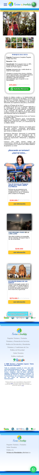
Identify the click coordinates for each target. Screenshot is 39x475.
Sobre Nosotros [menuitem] (12, 447)
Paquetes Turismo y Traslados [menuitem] (16, 445)
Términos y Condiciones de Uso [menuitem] (17, 452)
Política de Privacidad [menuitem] (17, 350)
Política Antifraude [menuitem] (13, 450)
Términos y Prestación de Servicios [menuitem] (17, 341)
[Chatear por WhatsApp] (33, 469)
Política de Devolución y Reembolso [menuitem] (18, 344)
